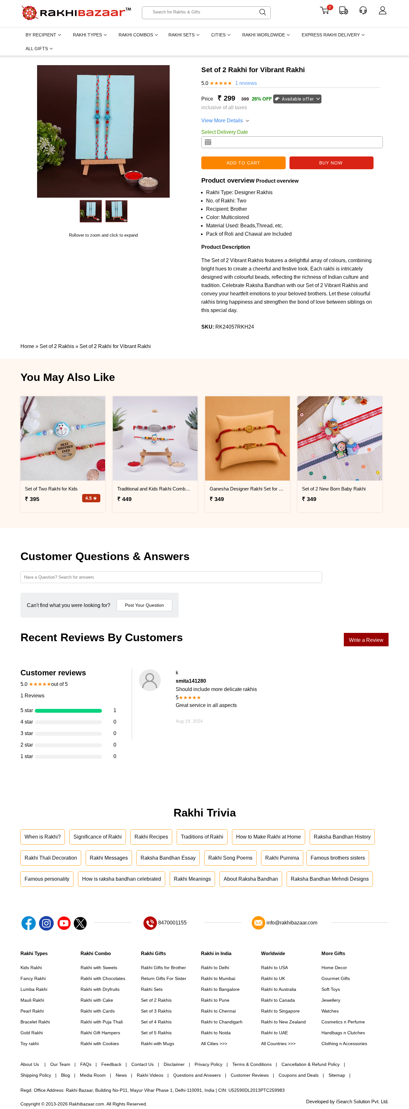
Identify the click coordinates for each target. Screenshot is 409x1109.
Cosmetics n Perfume (343, 1021)
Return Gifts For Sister (163, 978)
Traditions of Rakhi (202, 836)
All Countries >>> (278, 1043)
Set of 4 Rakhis (156, 1021)
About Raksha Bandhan (251, 879)
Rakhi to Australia (278, 989)
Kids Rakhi (31, 967)
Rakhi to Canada (278, 1000)
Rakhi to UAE (274, 1032)
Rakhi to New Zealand (283, 1021)
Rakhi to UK (273, 978)
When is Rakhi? (43, 836)
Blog (65, 1075)
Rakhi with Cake (97, 1000)
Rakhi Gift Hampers (100, 1032)
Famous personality (47, 879)
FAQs (85, 1064)
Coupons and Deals (299, 1075)
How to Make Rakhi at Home (268, 836)
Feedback (111, 1064)
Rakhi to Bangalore (220, 989)
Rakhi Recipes (151, 836)
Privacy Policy (208, 1064)
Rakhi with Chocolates (103, 978)
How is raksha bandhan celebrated (121, 879)
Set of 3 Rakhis (156, 1011)
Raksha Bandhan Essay (168, 858)
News (121, 1075)
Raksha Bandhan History (342, 836)
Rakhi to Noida (216, 1032)
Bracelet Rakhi (35, 1021)
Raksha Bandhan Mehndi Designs (330, 879)
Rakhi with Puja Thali (102, 1021)
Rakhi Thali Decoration (51, 858)
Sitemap (336, 1075)
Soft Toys (330, 989)
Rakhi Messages (109, 858)
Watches (330, 1011)
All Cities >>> (214, 1043)
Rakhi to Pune (215, 1000)
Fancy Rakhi (33, 978)
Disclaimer (174, 1064)
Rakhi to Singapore (280, 1011)
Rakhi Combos (136, 34)
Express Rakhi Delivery (331, 34)
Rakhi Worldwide (263, 34)
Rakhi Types (87, 34)
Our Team (60, 1064)
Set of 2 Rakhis (156, 1000)
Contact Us (142, 1064)
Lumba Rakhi (33, 989)
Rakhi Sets (181, 34)
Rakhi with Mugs (157, 1043)
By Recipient (41, 34)
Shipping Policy (35, 1075)
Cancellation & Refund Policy (311, 1064)
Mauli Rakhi (32, 1000)
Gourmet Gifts (335, 978)
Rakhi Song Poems (230, 858)
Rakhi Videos (150, 1075)
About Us (30, 1064)
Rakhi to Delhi (215, 967)
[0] (324, 12)
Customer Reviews (250, 1075)
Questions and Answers (197, 1075)
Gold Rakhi (31, 1032)
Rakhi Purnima (282, 858)
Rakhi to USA (274, 967)
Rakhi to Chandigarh (222, 1021)
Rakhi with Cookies (100, 1043)
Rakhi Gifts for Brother (163, 967)
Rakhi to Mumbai (218, 978)
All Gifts (37, 48)
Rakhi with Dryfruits (100, 989)
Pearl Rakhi (32, 1011)
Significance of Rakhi (97, 836)
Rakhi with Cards (98, 1011)
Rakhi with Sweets (99, 967)
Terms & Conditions (252, 1064)
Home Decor (334, 967)
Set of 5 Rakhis (156, 1032)
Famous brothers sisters (338, 858)
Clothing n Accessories (344, 1043)
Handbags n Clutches (343, 1032)
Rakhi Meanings (192, 879)
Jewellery (330, 1000)
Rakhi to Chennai (218, 1011)
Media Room (93, 1075)
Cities (218, 34)
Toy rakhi (29, 1043)
